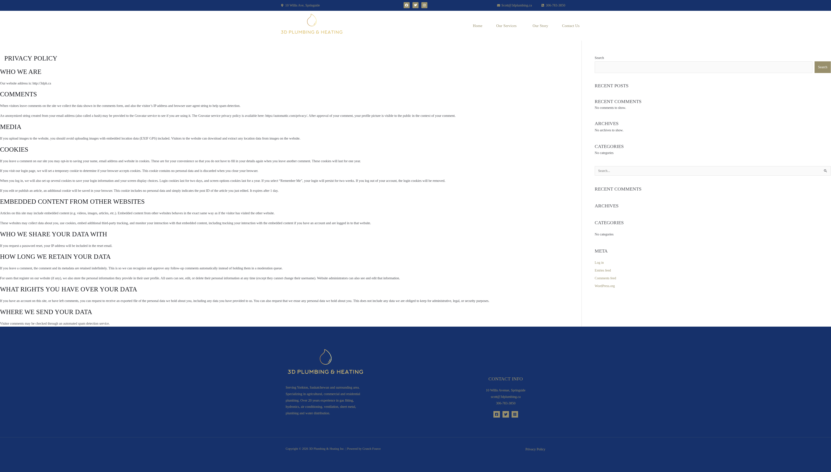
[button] (507, 25)
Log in (599, 262)
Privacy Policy (535, 449)
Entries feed (603, 270)
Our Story (540, 26)
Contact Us (571, 26)
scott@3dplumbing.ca (506, 397)
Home (477, 26)
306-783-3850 (505, 403)
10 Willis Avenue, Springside (505, 390)
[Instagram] (515, 414)
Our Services (506, 26)
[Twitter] (505, 414)
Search (599, 58)
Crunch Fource (371, 448)
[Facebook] (496, 414)
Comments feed (605, 278)
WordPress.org (605, 286)
